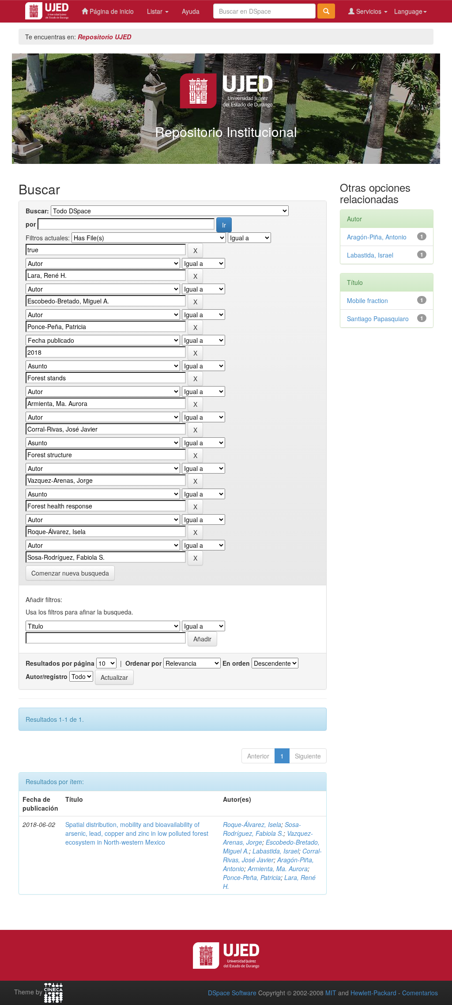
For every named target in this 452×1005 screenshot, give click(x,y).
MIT (330, 992)
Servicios (368, 11)
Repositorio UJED (104, 36)
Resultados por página (60, 663)
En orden (236, 663)
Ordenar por (143, 663)
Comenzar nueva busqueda (70, 573)
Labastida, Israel (275, 850)
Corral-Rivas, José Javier (272, 855)
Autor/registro (47, 676)
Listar (155, 11)
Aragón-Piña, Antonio (377, 236)
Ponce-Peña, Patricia (252, 877)
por (31, 224)
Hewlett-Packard (373, 992)
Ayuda (191, 11)
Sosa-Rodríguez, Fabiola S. (262, 829)
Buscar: (37, 210)
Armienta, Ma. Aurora (278, 868)
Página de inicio (111, 11)
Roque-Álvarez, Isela (252, 824)
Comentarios (420, 992)
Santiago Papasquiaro (378, 318)
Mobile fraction (367, 300)
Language (408, 11)
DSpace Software (232, 992)
